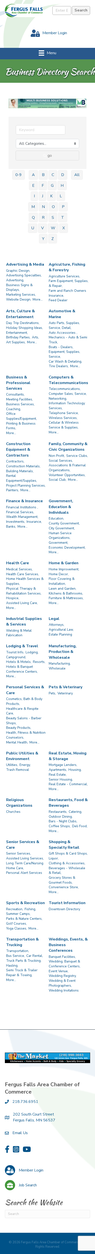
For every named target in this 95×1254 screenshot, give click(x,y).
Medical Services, (19, 569)
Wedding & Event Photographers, (62, 983)
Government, (58, 542)
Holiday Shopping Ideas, (24, 327)
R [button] (43, 217)
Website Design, (18, 299)
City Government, (62, 528)
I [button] (34, 196)
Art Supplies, (16, 342)
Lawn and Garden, (62, 588)
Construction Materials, (23, 466)
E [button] (33, 185)
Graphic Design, (18, 270)
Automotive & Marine (62, 313)
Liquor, (54, 858)
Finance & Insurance (24, 501)
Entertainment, (17, 332)
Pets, (52, 693)
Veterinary (65, 693)
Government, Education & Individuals (61, 506)
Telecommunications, (65, 389)
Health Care (17, 563)
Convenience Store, (64, 887)
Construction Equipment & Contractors (18, 449)
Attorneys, (56, 624)
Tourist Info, (15, 652)
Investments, (15, 521)
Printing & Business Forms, (21, 426)
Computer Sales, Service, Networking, (68, 396)
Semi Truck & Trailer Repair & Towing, (22, 972)
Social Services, (61, 460)
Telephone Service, (64, 413)
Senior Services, (18, 853)
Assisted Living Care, (22, 603)
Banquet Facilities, (62, 956)
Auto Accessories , (63, 332)
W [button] (53, 228)
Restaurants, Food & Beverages (68, 802)
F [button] (43, 185)
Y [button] (43, 238)
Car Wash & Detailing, (65, 361)
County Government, (64, 523)
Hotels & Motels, (18, 661)
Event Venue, (58, 971)
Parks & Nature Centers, (24, 918)
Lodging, (32, 652)
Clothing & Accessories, (67, 863)
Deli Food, (79, 826)
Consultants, (15, 394)
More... (38, 299)
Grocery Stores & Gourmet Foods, (62, 880)
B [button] (43, 175)
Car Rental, (34, 955)
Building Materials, (20, 471)
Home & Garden (63, 563)
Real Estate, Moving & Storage (67, 756)
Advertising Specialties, (24, 275)
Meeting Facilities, (19, 399)
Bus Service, (15, 955)
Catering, (75, 811)
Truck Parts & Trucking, (23, 960)
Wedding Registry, (62, 975)
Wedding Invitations (64, 990)
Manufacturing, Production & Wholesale (62, 651)
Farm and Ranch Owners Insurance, (67, 293)
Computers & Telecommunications (68, 380)
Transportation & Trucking (22, 942)
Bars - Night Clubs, (63, 821)
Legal (54, 618)
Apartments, (58, 769)
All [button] (77, 175)
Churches (13, 811)
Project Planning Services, (26, 485)
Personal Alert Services (24, 872)
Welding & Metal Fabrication (19, 633)
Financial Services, (20, 512)
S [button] (53, 217)
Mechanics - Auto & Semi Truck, (68, 340)
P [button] (63, 206)
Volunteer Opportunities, (67, 475)
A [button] (33, 175)
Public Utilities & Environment (22, 756)
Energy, (25, 765)
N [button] (43, 206)
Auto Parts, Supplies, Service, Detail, (64, 325)
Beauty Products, (18, 727)
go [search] (50, 155)
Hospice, (12, 598)
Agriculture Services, (64, 276)
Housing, (75, 769)
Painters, (12, 490)
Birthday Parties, (18, 337)
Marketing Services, (21, 294)
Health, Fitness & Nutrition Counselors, (26, 735)
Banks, (11, 526)
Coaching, (13, 409)
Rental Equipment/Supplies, (21, 478)
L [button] (61, 196)
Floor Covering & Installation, (62, 581)
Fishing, (30, 909)
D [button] (62, 175)
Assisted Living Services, (25, 858)
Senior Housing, (61, 779)
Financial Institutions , (22, 507)
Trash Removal (17, 769)
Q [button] (33, 217)
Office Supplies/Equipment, (21, 416)
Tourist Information (67, 903)
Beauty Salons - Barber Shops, (23, 720)
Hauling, (12, 965)
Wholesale (57, 668)
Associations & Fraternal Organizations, (67, 467)
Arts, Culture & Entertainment (20, 313)
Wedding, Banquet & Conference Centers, (64, 964)
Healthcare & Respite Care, (22, 711)
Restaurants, (58, 811)
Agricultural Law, (61, 629)
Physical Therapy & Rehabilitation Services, (23, 591)
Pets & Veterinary (65, 687)
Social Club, (57, 479)
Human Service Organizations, (60, 535)
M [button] (33, 206)
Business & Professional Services (18, 383)
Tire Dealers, (59, 366)
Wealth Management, (22, 516)
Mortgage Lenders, (63, 765)
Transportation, (17, 951)
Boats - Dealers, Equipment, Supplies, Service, (64, 352)
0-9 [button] (18, 175)
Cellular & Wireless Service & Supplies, (64, 425)
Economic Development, (67, 547)
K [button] (51, 196)
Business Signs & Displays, (19, 287)
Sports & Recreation (25, 903)
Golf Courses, (16, 923)
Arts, (35, 337)
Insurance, (34, 521)
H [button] (62, 185)
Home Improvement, (64, 569)
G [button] (52, 185)
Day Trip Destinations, (22, 323)
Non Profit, (57, 455)
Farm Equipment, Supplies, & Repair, (68, 283)
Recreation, (14, 909)
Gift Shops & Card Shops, (68, 853)
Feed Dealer (58, 300)
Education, (56, 518)
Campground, (16, 657)
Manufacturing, (60, 663)
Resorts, (39, 661)
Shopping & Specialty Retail (64, 844)
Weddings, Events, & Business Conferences (68, 945)
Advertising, (15, 280)
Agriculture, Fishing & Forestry (67, 267)
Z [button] (52, 238)
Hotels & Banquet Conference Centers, (22, 669)
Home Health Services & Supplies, (25, 581)
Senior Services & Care (22, 844)
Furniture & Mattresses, (66, 598)
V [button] (42, 228)
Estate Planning (60, 634)
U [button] (32, 228)
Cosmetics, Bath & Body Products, (24, 701)
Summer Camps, (18, 913)
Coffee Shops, (60, 826)
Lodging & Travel (22, 646)
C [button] (53, 175)
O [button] (53, 206)
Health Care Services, (22, 574)
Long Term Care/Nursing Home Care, (24, 865)
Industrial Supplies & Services (24, 621)
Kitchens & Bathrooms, (66, 593)
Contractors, (15, 461)
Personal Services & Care (25, 689)
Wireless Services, (63, 418)
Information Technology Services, (67, 405)
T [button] (62, 217)
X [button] (63, 228)
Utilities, (12, 765)
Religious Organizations (19, 802)
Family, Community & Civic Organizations (68, 446)
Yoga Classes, (16, 928)
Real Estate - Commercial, (68, 784)
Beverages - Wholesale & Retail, (67, 870)
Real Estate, (57, 774)
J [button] (42, 196)
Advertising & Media (25, 264)
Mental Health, (17, 742)
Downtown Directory (64, 909)
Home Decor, (59, 574)
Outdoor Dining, (61, 816)
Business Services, (20, 404)
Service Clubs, (77, 455)
